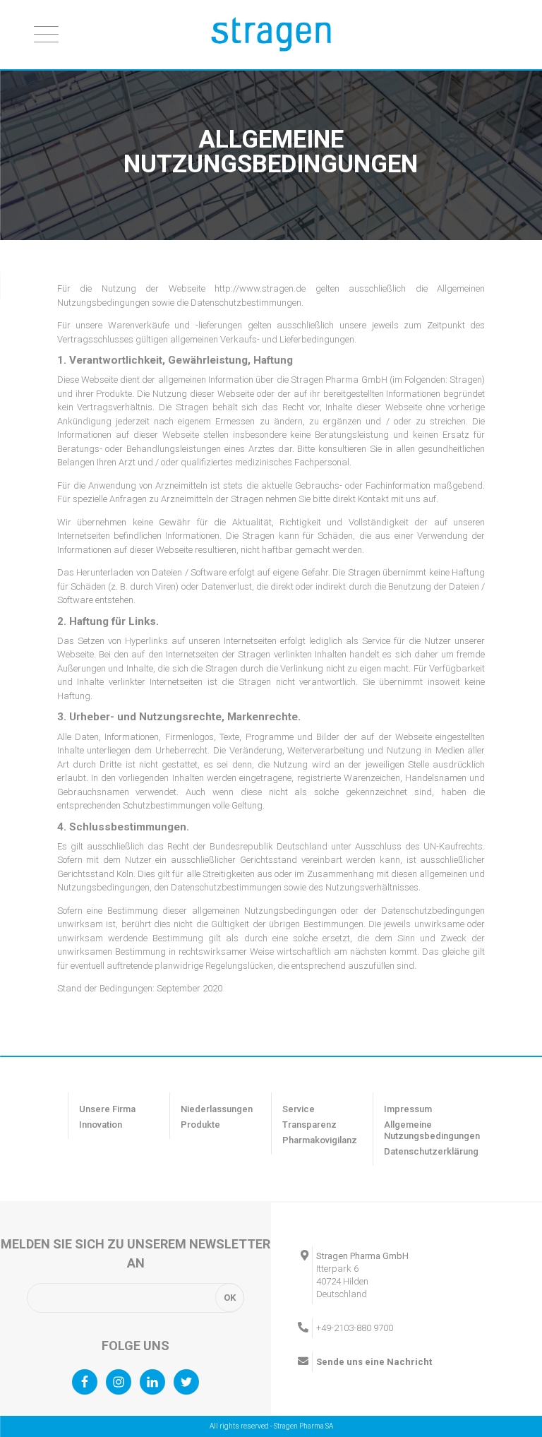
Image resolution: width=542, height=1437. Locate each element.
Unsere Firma (107, 1109)
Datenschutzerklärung (431, 1151)
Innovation (100, 1124)
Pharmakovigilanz (319, 1140)
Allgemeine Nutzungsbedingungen (432, 1130)
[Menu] (46, 33)
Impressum (408, 1109)
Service (298, 1109)
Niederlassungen (217, 1109)
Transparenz (309, 1124)
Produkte (200, 1124)
